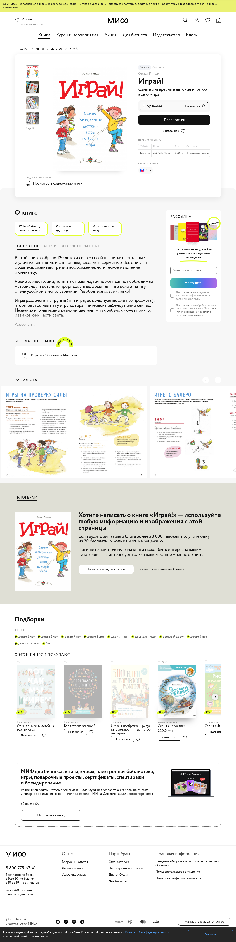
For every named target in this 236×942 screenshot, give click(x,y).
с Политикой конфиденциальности (146, 932)
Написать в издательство (106, 569)
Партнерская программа (126, 868)
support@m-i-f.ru (18, 890)
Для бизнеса (135, 35)
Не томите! (193, 283)
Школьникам (120, 637)
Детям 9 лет (198, 637)
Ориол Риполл (149, 73)
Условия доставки (75, 875)
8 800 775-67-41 (21, 868)
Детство (56, 48)
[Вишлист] (207, 20)
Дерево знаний (72, 868)
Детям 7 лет (73, 637)
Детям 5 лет (26, 637)
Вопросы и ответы (75, 862)
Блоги (192, 35)
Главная (23, 48)
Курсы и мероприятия (77, 35)
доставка (26, 24)
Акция (110, 35)
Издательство (166, 35)
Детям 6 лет (49, 637)
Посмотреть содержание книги (57, 183)
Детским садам (28, 644)
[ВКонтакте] (66, 922)
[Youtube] (58, 922)
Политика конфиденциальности (178, 878)
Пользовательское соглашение (177, 872)
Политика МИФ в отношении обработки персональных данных (196, 312)
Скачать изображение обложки (162, 569)
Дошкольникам (145, 637)
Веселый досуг (173, 637)
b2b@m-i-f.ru (30, 804)
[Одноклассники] (74, 922)
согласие (187, 292)
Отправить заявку (51, 815)
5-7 (48, 644)
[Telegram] (82, 922)
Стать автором (119, 862)
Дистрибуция (118, 875)
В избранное (171, 131)
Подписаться (174, 120)
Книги (44, 35)
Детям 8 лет (95, 637)
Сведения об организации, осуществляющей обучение (187, 863)
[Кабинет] (196, 20)
